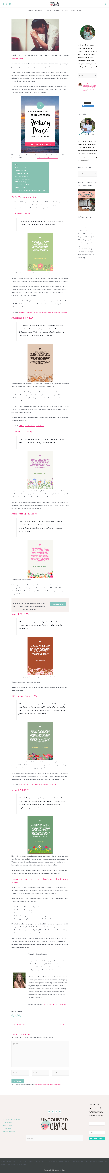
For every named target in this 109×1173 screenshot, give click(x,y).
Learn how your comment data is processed (48, 1085)
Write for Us (7, 1128)
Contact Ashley (8, 1125)
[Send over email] (20, 1016)
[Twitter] (52, 1111)
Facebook (49, 1004)
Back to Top (6, 1119)
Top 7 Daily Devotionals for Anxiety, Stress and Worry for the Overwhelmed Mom (43, 312)
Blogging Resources (9, 1131)
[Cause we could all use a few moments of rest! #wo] (85, 93)
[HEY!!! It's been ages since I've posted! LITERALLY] (81, 93)
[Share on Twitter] (15, 1016)
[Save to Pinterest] (17, 1016)
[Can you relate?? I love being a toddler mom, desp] (95, 96)
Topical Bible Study (17, 58)
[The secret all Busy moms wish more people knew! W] (90, 96)
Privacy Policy (15, 1119)
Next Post (62, 1024)
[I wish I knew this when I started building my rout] (90, 93)
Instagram (56, 1004)
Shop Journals (7, 1122)
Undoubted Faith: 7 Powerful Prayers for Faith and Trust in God (37, 784)
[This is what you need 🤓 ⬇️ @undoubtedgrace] (81, 99)
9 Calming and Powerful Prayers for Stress (31, 426)
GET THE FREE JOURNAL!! (96, 1138)
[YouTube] (60, 1111)
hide (15, 164)
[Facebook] (3, 4)
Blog (44, 1004)
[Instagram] (6, 4)
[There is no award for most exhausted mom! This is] (81, 96)
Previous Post (19, 1024)
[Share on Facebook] (12, 1016)
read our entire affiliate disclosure (47, 158)
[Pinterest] (10, 4)
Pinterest (63, 1004)
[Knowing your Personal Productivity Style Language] (95, 93)
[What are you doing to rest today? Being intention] (85, 96)
